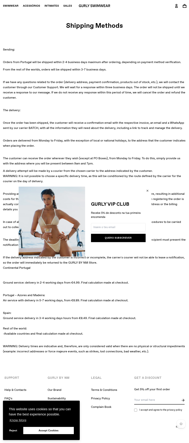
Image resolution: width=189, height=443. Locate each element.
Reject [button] (13, 430)
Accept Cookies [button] (49, 430)
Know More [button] (18, 420)
